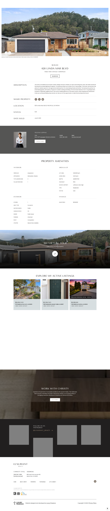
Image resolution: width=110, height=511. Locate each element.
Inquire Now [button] (55, 76)
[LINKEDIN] (95, 481)
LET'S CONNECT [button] (55, 399)
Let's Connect (52, 481)
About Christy (23, 481)
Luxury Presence (51, 503)
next (9, 52)
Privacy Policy (92, 503)
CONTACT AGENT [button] (40, 141)
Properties (33, 481)
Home (15, 481)
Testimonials (42, 481)
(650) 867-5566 (18, 474)
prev (6, 52)
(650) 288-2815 (63, 137)
